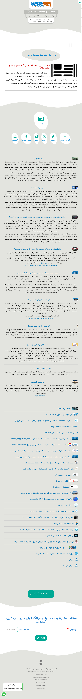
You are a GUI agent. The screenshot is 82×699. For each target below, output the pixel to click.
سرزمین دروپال (45, 263)
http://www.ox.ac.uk (41, 396)
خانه (74, 45)
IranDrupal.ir (41, 688)
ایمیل (72, 629)
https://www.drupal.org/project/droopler (41, 319)
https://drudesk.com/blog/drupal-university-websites (41, 265)
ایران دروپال (39, 669)
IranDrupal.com (45, 671)
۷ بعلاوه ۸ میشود (25, 629)
